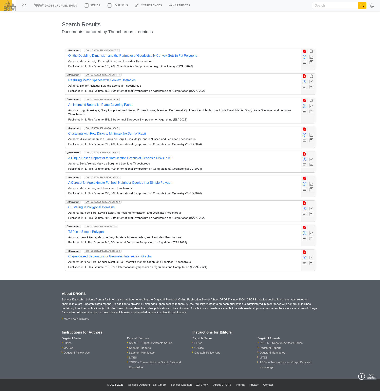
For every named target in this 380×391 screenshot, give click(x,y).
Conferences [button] (151, 5)
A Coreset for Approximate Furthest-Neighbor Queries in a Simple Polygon (120, 182)
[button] (55, 5)
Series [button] (94, 5)
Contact (268, 384)
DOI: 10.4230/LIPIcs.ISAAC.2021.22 (103, 251)
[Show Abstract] (304, 62)
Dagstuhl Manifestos (142, 352)
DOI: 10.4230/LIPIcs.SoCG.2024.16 (102, 177)
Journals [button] (120, 5)
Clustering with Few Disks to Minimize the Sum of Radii (107, 133)
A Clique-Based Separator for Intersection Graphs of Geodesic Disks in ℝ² (119, 158)
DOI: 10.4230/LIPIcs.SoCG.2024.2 (102, 128)
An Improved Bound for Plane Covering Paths (100, 104)
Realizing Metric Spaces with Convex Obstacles (102, 80)
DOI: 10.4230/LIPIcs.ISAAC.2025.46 (103, 75)
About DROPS (222, 384)
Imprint (240, 384)
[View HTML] (311, 51)
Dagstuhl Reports (140, 347)
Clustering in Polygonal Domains (91, 207)
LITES (133, 357)
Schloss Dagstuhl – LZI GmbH (147, 384)
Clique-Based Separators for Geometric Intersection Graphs (110, 256)
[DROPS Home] (24, 5)
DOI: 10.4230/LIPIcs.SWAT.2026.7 (102, 50)
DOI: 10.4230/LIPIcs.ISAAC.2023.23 (103, 202)
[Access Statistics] (311, 57)
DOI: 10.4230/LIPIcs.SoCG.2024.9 (102, 153)
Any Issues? (371, 376)
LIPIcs (67, 342)
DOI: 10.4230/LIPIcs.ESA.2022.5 (101, 226)
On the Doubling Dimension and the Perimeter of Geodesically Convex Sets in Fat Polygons (132, 55)
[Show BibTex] (311, 62)
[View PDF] (304, 51)
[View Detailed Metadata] (304, 57)
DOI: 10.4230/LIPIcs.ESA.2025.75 (102, 99)
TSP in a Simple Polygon (86, 231)
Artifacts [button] (182, 5)
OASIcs (68, 347)
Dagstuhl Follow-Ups (77, 352)
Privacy (253, 384)
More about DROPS (76, 318)
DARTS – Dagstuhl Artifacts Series (150, 342)
